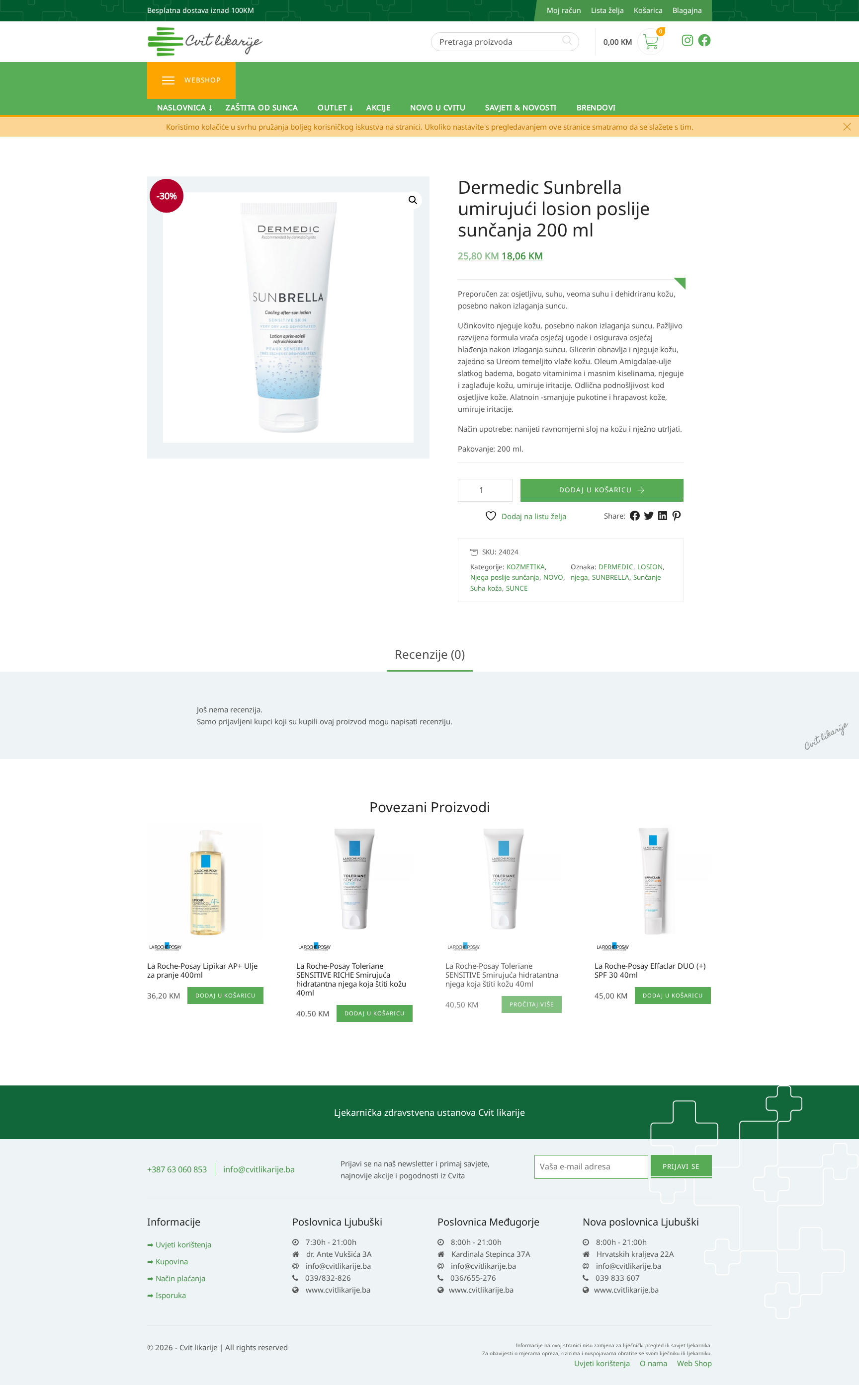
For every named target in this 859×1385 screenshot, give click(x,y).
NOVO (553, 577)
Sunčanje (647, 577)
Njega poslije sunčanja (504, 577)
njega (579, 577)
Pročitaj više (532, 1004)
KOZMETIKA (526, 566)
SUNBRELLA (610, 577)
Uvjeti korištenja (183, 1244)
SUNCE (517, 588)
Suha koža (486, 588)
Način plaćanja (180, 1278)
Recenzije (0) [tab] (430, 654)
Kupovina (172, 1261)
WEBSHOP (202, 80)
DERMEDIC (616, 566)
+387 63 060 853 (177, 1169)
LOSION (650, 566)
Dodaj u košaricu (595, 489)
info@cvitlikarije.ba (259, 1169)
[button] (413, 200)
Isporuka (171, 1295)
